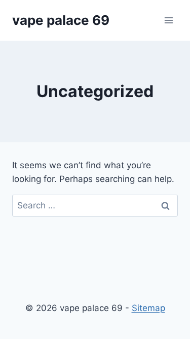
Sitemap (148, 308)
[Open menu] (168, 20)
